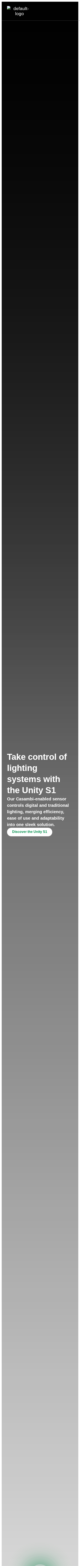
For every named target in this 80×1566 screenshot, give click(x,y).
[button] (72, 11)
